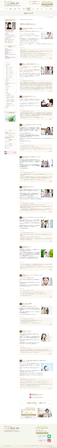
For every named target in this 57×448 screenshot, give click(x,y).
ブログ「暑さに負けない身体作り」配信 (10, 55)
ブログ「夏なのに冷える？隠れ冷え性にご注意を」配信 (10, 57)
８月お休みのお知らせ (8, 52)
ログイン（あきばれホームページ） (52, 447)
